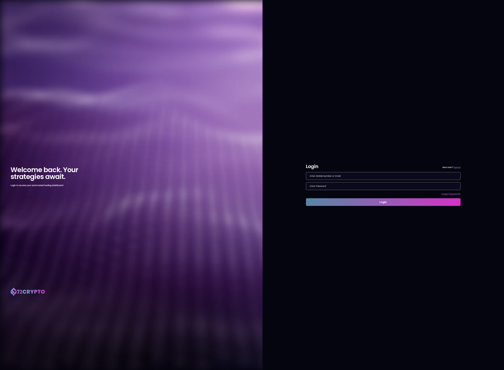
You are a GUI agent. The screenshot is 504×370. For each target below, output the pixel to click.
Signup (457, 167)
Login (383, 202)
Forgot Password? (451, 194)
